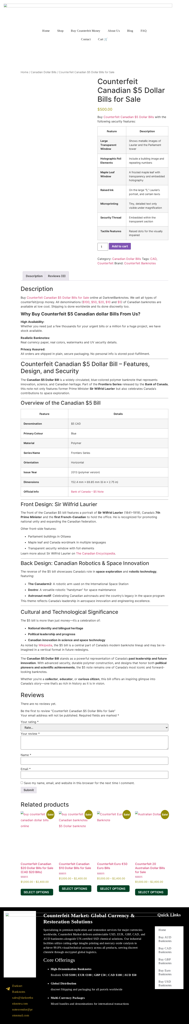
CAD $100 (115, 975)
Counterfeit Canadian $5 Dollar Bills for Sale (58, 297)
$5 (119, 302)
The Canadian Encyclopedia (95, 553)
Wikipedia (45, 645)
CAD (153, 259)
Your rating (30, 721)
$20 (101, 302)
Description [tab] (34, 276)
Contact (86, 39)
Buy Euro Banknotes (165, 972)
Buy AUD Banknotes (165, 939)
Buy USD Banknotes (165, 983)
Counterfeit (105, 263)
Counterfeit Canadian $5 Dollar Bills (129, 117)
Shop (60, 30)
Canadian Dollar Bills (43, 72)
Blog (130, 30)
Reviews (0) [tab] (57, 276)
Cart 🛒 (103, 39)
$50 (94, 302)
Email (26, 768)
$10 (108, 302)
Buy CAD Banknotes (165, 950)
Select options (36, 892)
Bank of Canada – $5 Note (87, 491)
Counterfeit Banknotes (140, 263)
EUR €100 (85, 975)
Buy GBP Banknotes (165, 961)
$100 (86, 302)
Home (46, 30)
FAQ (144, 30)
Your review (30, 733)
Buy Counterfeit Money (85, 30)
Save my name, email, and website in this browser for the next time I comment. (79, 782)
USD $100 (68, 975)
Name (26, 754)
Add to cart (120, 246)
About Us (114, 30)
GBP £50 (100, 975)
